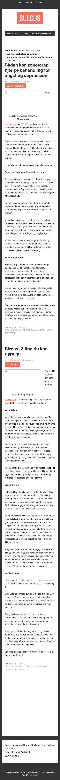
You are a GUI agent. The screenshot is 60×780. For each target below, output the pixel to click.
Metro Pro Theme (28, 772)
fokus (21, 666)
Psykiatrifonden (12, 141)
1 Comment (12, 364)
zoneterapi (10, 333)
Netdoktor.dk (10, 124)
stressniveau (10, 399)
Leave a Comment (15, 86)
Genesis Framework (46, 772)
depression (30, 330)
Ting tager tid (11, 631)
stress (39, 666)
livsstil (49, 330)
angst (20, 330)
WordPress (27, 775)
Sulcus (30, 18)
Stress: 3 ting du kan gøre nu (26, 351)
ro (34, 666)
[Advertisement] (32, 44)
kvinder (41, 330)
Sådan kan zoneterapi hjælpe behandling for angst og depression (27, 70)
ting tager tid (20, 669)
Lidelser (21, 327)
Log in (35, 775)
